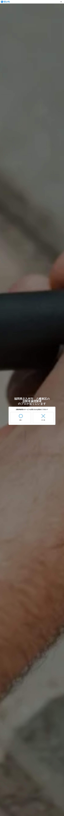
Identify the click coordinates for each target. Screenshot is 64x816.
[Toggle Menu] (61, 2)
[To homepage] (5, 2)
